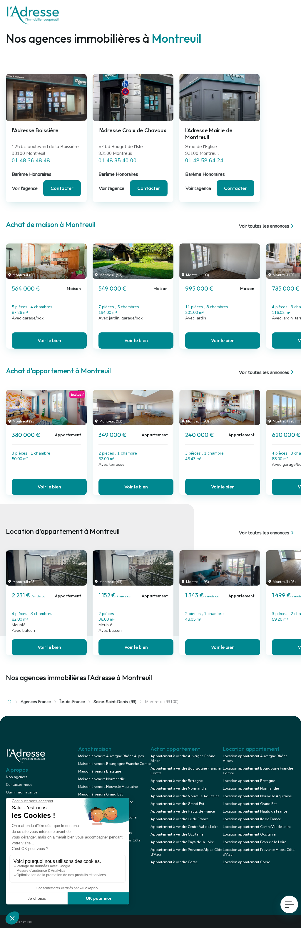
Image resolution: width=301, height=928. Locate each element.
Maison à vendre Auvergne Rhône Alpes (111, 756)
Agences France (36, 702)
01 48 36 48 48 (31, 160)
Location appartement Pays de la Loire (254, 842)
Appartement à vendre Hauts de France (182, 811)
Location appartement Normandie (251, 788)
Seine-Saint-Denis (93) (114, 702)
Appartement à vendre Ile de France (179, 819)
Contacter (62, 188)
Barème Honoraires (31, 174)
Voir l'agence (25, 188)
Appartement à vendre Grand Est (177, 803)
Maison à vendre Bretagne (99, 771)
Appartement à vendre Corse (174, 862)
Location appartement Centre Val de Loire (256, 826)
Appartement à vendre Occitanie (176, 834)
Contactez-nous (19, 784)
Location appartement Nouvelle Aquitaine (257, 796)
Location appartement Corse (246, 862)
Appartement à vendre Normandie (178, 788)
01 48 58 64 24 (204, 160)
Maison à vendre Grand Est (100, 794)
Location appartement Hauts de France (255, 811)
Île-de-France (72, 702)
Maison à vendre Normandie (101, 779)
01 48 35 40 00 (117, 160)
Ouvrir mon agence (21, 792)
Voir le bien (49, 340)
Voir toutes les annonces (264, 226)
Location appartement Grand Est (250, 803)
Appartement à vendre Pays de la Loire (182, 842)
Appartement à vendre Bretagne (176, 780)
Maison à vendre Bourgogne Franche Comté (114, 763)
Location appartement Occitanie (249, 834)
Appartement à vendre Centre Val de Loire (184, 826)
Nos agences (17, 777)
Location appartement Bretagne (249, 780)
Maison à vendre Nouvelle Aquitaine (108, 786)
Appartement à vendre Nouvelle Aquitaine (184, 796)
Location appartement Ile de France (252, 819)
